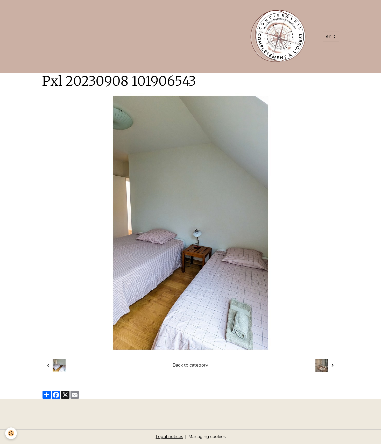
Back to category (190, 365)
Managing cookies (206, 436)
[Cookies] (11, 433)
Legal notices (169, 436)
